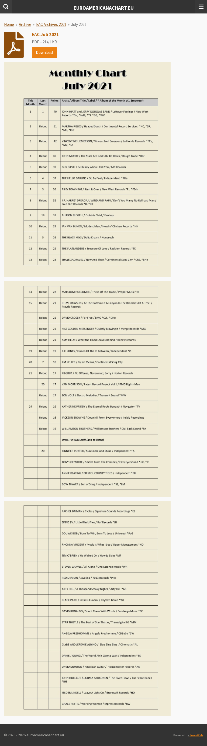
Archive (25, 24)
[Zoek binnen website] (6, 6)
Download (44, 52)
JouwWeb (196, 735)
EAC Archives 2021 (51, 24)
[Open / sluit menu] (201, 6)
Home (9, 24)
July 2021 (78, 24)
